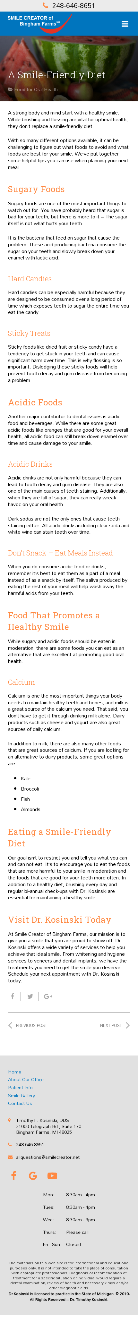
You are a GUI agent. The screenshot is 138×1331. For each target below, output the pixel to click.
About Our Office (26, 1079)
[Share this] (14, 996)
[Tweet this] (30, 996)
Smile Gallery (21, 1095)
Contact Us (20, 1103)
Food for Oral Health (36, 89)
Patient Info (20, 1087)
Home (14, 1071)
